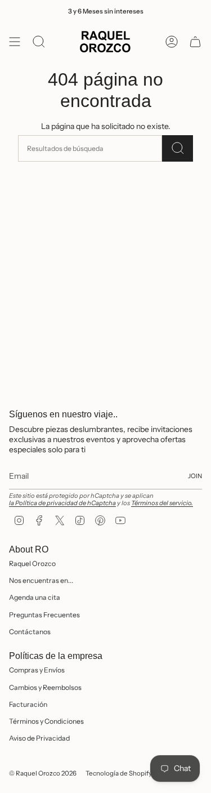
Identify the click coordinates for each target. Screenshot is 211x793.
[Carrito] (195, 42)
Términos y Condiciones (46, 721)
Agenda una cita (34, 597)
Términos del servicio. (162, 503)
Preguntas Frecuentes (44, 615)
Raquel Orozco (32, 563)
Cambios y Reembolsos (45, 687)
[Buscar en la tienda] (177, 148)
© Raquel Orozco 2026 (43, 773)
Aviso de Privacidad (39, 738)
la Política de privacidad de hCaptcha (62, 503)
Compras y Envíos (37, 670)
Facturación (28, 704)
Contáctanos (30, 631)
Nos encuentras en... (41, 580)
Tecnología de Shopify (119, 773)
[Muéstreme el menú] (14, 42)
